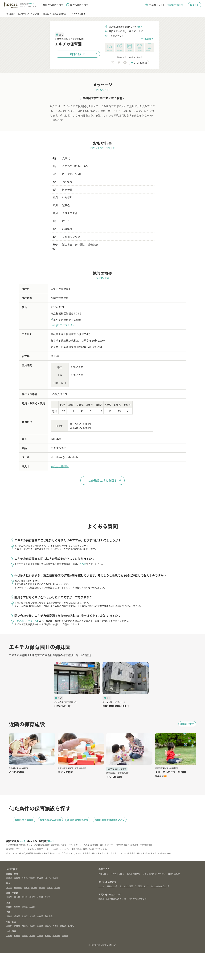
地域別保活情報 (133, 873)
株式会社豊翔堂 (60, 466)
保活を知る (103, 873)
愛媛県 (63, 925)
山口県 (40, 925)
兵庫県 (17, 916)
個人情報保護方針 (158, 886)
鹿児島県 (56, 935)
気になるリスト (155, 5)
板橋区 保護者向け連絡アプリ (109, 819)
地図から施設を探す (51, 5)
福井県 (32, 897)
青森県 (17, 877)
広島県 (32, 925)
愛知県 (9, 906)
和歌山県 (49, 916)
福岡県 (9, 935)
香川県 (55, 925)
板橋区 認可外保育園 (77, 819)
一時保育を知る (117, 873)
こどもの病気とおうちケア (154, 873)
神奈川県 (18, 887)
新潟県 (9, 897)
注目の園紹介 (174, 873)
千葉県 (34, 887)
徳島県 (48, 925)
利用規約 (111, 886)
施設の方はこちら (176, 4)
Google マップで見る (63, 325)
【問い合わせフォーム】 (26, 621)
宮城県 (32, 877)
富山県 (17, 897)
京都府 (25, 916)
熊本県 (32, 935)
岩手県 (25, 877)
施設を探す (12, 869)
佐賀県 (17, 935)
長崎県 (25, 935)
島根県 (17, 925)
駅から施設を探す (77, 5)
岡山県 (25, 925)
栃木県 (50, 887)
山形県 (48, 877)
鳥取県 (9, 925)
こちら (82, 564)
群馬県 (57, 887)
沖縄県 (65, 935)
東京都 (9, 887)
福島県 (55, 877)
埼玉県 (26, 887)
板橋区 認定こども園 (50, 819)
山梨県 (40, 897)
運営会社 (142, 886)
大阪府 (9, 916)
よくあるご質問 (126, 886)
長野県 (48, 897)
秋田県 (40, 877)
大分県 (40, 935)
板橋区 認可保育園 (24, 819)
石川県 (25, 897)
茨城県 (42, 887)
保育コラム (104, 869)
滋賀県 (32, 916)
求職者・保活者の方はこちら (110, 898)
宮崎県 (48, 935)
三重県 (32, 906)
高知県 (71, 925)
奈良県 (40, 916)
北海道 (9, 877)
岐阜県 (17, 906)
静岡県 (25, 906)
